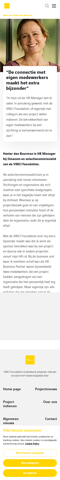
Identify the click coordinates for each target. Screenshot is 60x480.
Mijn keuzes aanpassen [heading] (22, 430)
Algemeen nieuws (11, 420)
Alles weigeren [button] (30, 463)
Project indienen (10, 403)
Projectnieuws (46, 389)
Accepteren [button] (30, 473)
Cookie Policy (32, 443)
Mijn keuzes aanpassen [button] (30, 453)
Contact (51, 418)
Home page (12, 389)
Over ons (50, 401)
